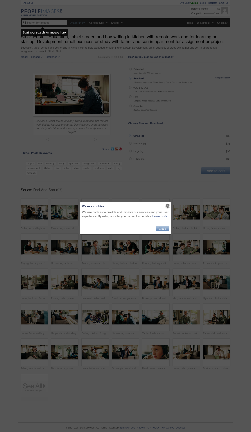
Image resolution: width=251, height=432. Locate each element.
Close (162, 228)
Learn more (159, 216)
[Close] (167, 206)
